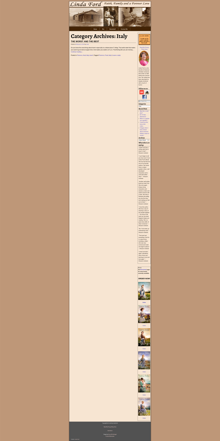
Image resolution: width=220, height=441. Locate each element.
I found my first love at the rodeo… (144, 124)
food (84, 55)
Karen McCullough (112, 434)
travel (91, 55)
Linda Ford (77, 439)
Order (144, 325)
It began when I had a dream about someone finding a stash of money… (144, 131)
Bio (103, 29)
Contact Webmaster (110, 436)
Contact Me (124, 29)
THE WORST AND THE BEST (85, 41)
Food (106, 55)
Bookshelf (113, 29)
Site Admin (110, 430)
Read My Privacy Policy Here (110, 427)
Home (95, 29)
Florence (79, 55)
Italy (87, 55)
